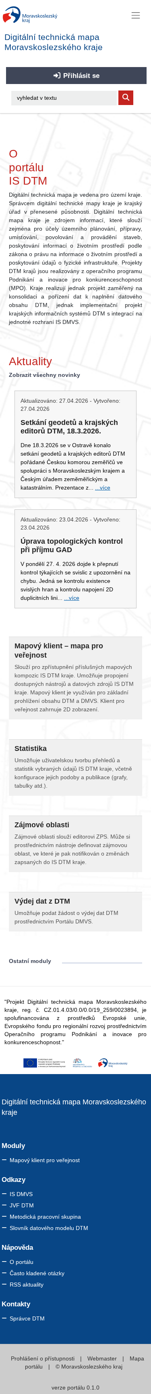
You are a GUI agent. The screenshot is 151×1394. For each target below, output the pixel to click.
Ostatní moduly (30, 961)
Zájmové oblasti (41, 825)
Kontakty (16, 1304)
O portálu (21, 1262)
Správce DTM (27, 1318)
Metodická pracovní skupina (45, 1216)
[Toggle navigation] (135, 15)
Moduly (13, 1146)
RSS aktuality (26, 1284)
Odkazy (13, 1180)
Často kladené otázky (37, 1273)
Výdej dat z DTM (42, 901)
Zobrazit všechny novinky (44, 375)
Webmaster (102, 1358)
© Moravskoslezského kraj (88, 1366)
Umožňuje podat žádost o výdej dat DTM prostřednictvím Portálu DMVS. (66, 917)
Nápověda (17, 1247)
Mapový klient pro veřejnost (45, 1160)
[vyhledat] (125, 97)
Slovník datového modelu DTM (49, 1228)
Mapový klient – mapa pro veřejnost (58, 650)
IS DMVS (21, 1194)
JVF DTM (22, 1205)
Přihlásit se (80, 76)
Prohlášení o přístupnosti (43, 1358)
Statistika (30, 748)
